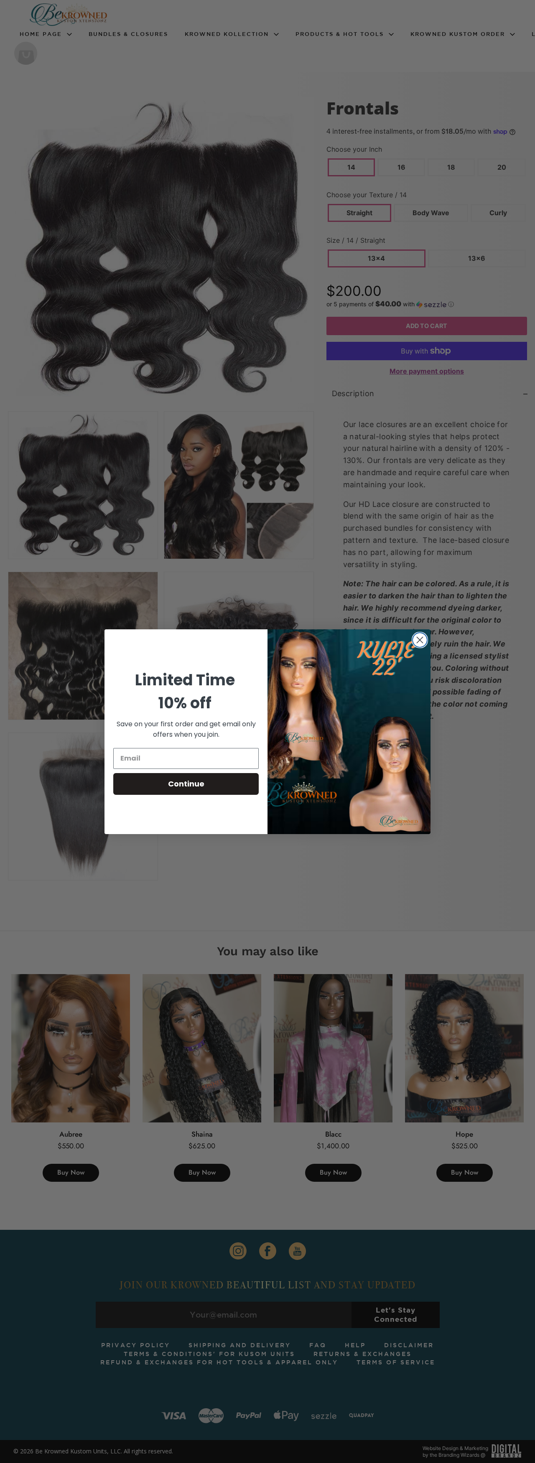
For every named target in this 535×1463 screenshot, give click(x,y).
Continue (186, 784)
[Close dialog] (420, 640)
